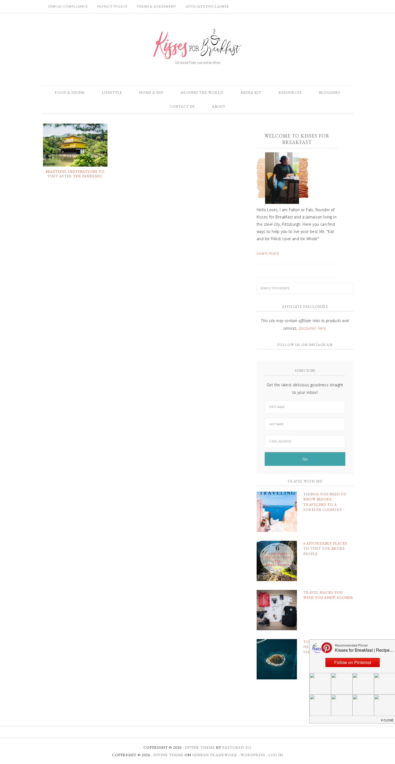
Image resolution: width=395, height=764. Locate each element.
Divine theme (200, 747)
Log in (275, 754)
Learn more (268, 253)
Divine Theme (168, 754)
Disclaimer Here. (312, 328)
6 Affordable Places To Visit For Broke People (325, 548)
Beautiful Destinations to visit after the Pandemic (75, 174)
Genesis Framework (214, 754)
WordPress (252, 754)
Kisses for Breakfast (197, 46)
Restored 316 (237, 747)
